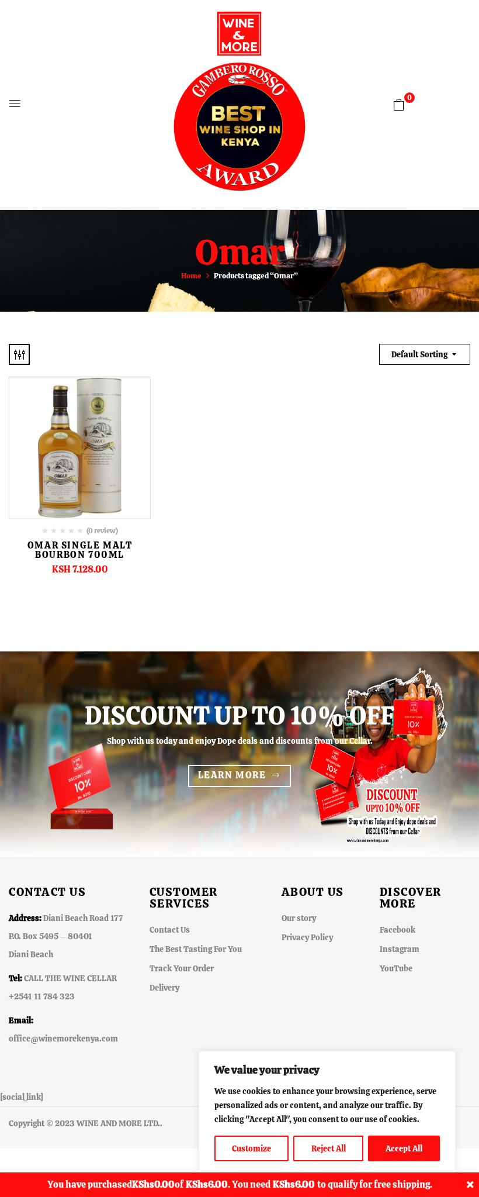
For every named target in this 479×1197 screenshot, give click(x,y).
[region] (327, 1112)
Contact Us (170, 930)
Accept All (404, 1148)
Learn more (232, 775)
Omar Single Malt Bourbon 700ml (80, 550)
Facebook (397, 930)
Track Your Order (182, 968)
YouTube (396, 968)
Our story (299, 918)
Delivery (164, 987)
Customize (251, 1148)
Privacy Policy (307, 937)
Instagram (399, 949)
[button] (399, 104)
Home (191, 276)
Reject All (328, 1148)
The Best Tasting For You (196, 949)
